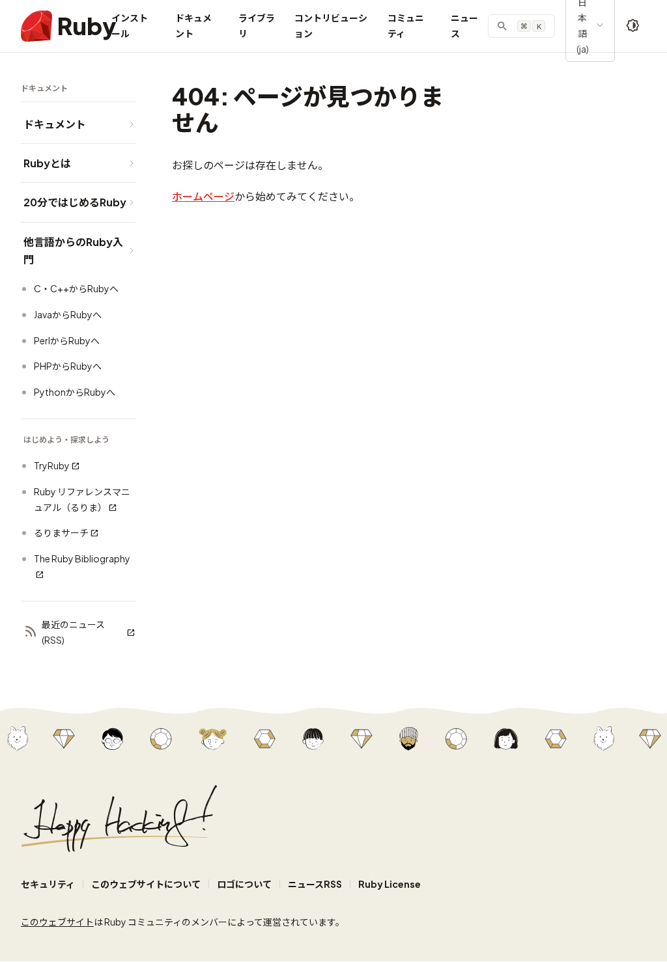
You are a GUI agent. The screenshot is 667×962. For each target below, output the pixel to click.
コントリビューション (330, 25)
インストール (129, 25)
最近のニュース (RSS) (73, 632)
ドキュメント (193, 25)
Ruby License (389, 883)
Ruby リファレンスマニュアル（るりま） (82, 499)
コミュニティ (406, 25)
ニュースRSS (315, 883)
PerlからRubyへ (67, 340)
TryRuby (52, 465)
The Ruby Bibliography (82, 558)
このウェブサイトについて (146, 883)
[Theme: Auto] (633, 26)
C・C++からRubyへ (76, 288)
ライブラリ (256, 25)
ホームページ (203, 196)
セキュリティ (48, 883)
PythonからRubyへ (74, 392)
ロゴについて (244, 883)
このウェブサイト (57, 922)
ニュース (464, 25)
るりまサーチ (61, 532)
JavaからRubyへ (68, 314)
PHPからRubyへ (68, 366)
